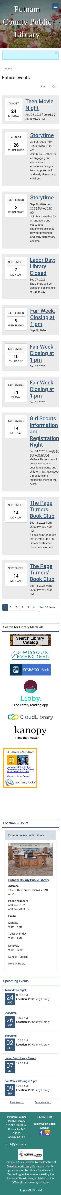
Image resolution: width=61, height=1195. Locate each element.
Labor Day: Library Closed (20, 1058)
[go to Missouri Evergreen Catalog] (30, 654)
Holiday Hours (16, 963)
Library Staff (44, 1117)
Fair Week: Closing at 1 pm (21, 1081)
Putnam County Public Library (26, 835)
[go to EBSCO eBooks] (30, 669)
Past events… (17, 1102)
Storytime (11, 1013)
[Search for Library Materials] (30, 640)
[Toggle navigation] (55, 6)
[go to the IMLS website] (30, 1154)
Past (43, 86)
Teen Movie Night (15, 990)
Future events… (43, 1102)
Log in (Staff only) (31, 1190)
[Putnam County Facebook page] (41, 1132)
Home (8, 68)
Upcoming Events (16, 981)
